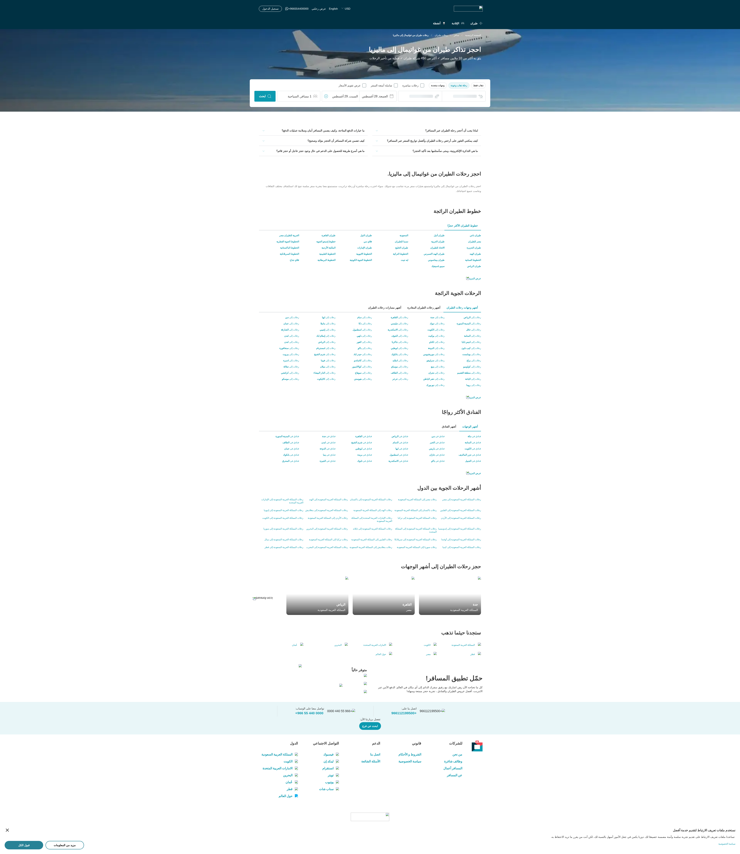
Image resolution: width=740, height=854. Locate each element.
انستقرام (328, 768)
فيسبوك (328, 754)
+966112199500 (404, 713)
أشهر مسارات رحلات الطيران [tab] (384, 307)
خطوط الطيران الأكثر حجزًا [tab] (462, 225)
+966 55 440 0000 (309, 713)
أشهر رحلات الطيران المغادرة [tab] (423, 307)
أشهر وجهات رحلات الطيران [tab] (462, 307)
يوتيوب (329, 782)
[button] (478, 85)
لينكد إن (329, 761)
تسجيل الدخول (270, 8)
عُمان (289, 782)
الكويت (288, 761)
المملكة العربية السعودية (277, 754)
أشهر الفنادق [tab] (449, 426)
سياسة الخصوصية (410, 761)
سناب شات (326, 789)
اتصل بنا (375, 754)
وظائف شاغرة (453, 761)
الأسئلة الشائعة (370, 761)
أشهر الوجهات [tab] (470, 426)
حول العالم (286, 796)
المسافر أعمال (452, 768)
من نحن (457, 754)
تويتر (331, 775)
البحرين (288, 775)
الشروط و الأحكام (410, 754)
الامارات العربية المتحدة (278, 768)
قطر (290, 789)
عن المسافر (454, 775)
